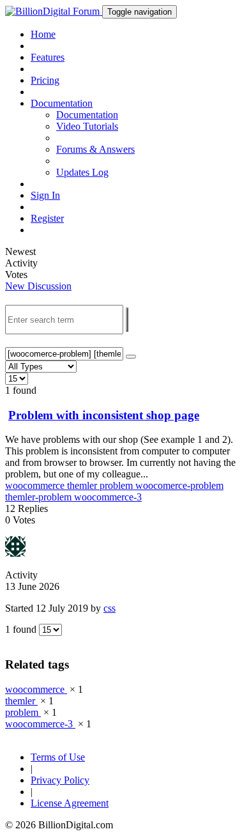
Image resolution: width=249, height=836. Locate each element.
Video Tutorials (87, 126)
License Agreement (70, 803)
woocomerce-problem (179, 485)
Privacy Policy (60, 780)
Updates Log (82, 172)
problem (117, 485)
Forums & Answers (95, 149)
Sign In (45, 195)
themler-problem (39, 497)
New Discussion (38, 286)
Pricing (45, 80)
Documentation (87, 114)
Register (47, 218)
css (109, 608)
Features (47, 57)
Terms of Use (58, 757)
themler (83, 485)
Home (43, 34)
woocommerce (36, 485)
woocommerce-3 (108, 497)
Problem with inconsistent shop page (103, 415)
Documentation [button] (62, 103)
